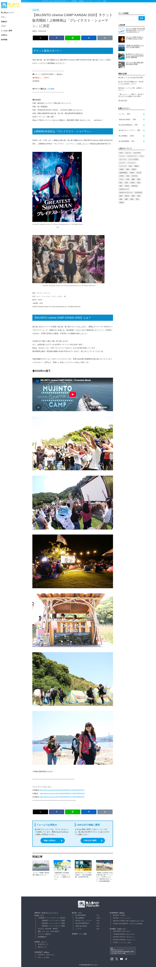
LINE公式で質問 (90, 840)
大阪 (127, 176)
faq (43, 957)
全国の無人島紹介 (125, 119)
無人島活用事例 (124, 141)
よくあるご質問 (6, 30)
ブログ (3, 26)
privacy (122, 918)
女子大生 (134, 176)
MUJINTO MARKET (125, 940)
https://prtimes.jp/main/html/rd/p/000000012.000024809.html (61, 797)
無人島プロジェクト (10, 5)
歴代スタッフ (42, 947)
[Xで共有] (40, 38)
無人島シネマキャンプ (126, 192)
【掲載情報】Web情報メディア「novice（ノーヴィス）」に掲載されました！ (62, 876)
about (46, 913)
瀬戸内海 (134, 186)
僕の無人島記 (122, 100)
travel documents (127, 923)
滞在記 (127, 186)
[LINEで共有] (72, 38)
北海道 (121, 169)
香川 (137, 199)
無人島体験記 (123, 136)
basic (121, 153)
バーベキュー (131, 163)
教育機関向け (42, 937)
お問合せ (4, 35)
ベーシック (123, 166)
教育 (121, 182)
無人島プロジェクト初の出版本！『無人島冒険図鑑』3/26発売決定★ (83, 875)
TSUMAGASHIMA (123, 934)
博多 (127, 169)
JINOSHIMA (121, 931)
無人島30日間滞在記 (125, 125)
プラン (3, 17)
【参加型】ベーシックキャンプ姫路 (53, 920)
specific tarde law (128, 921)
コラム (141, 156)
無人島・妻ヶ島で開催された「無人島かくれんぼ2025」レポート (131, 83)
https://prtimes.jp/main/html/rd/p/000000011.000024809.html (62, 793)
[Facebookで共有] (56, 38)
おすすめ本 (137, 153)
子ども (121, 179)
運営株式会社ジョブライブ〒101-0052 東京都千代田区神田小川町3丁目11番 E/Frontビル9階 (122, 951)
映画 (126, 182)
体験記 (136, 166)
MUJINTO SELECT (124, 937)
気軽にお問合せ (50, 840)
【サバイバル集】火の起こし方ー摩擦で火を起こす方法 (135, 37)
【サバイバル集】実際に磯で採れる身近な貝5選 (135, 63)
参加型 (134, 169)
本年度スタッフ (43, 944)
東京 (138, 182)
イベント (122, 156)
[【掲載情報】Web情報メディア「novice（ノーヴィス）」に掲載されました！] (62, 865)
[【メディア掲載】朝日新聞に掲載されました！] (40, 865)
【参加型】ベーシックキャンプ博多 (53, 923)
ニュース (36, 10)
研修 (121, 196)
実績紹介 (4, 21)
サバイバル (123, 159)
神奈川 (127, 196)
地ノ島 (139, 172)
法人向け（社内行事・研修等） (48, 929)
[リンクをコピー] (105, 38)
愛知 (138, 179)
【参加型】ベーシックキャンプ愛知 (53, 926)
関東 (126, 199)
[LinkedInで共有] (88, 38)
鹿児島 (121, 202)
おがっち (128, 153)
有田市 (132, 182)
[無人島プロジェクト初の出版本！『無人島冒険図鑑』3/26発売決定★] (83, 865)
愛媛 (133, 179)
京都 (130, 166)
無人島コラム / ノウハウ (127, 130)
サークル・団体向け (44, 934)
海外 (121, 186)
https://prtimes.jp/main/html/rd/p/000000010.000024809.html (61, 790)
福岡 (133, 196)
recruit (119, 915)
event (79, 934)
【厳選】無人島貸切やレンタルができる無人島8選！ (135, 46)
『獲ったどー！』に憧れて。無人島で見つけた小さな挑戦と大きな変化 (131, 95)
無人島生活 (138, 192)
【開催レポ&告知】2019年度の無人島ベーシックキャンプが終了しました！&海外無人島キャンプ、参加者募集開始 (104, 877)
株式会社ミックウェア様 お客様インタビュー (131, 89)
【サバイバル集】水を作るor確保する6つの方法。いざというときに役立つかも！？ (135, 30)
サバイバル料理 (133, 159)
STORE (122, 942)
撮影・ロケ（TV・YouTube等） (49, 931)
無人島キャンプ (124, 189)
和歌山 (132, 172)
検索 (141, 18)
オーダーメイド (132, 156)
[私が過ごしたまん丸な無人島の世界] (130, 77)
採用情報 (4, 39)
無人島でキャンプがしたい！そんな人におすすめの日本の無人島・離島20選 (135, 55)
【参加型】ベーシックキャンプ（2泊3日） (52, 918)
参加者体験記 (123, 172)
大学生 (121, 176)
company (117, 913)
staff (40, 942)
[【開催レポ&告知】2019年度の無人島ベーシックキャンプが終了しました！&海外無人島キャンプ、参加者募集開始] (104, 865)
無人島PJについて (7, 12)
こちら (48, 89)
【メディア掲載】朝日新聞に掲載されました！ (41, 874)
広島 (127, 179)
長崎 (121, 199)
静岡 (132, 199)
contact (41, 952)
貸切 (138, 196)
